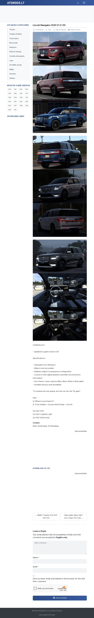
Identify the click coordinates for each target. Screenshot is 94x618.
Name (36, 557)
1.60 (9, 110)
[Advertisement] (47, 14)
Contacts (52, 611)
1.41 (15, 89)
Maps (11, 69)
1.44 (9, 93)
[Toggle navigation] (84, 3)
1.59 (26, 106)
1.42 (20, 89)
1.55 (26, 102)
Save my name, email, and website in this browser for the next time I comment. (59, 580)
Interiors (13, 47)
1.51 (26, 97)
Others (12, 78)
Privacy (59, 611)
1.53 (15, 102)
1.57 (15, 106)
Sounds (12, 74)
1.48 (9, 97)
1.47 (26, 93)
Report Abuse (61, 30)
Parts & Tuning (15, 52)
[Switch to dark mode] (78, 3)
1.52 (9, 102)
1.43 (26, 89)
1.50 (21, 97)
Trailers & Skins (15, 34)
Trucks (12, 30)
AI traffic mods (15, 65)
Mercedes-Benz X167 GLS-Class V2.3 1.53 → (73, 516)
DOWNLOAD (38, 468)
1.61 (15, 110)
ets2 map (42, 615)
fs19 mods (51, 615)
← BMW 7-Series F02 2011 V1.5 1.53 (46, 516)
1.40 (9, 89)
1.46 (21, 93)
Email (35, 567)
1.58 (21, 106)
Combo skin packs (17, 56)
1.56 (9, 106)
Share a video (75, 30)
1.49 (15, 97)
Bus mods (13, 43)
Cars (11, 61)
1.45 (15, 93)
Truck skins (14, 38)
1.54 (20, 102)
